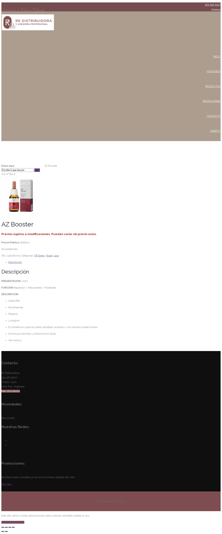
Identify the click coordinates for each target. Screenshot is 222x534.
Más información (10, 391)
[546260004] (20, 214)
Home (18, 165)
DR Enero (27, 165)
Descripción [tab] (15, 262)
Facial (36, 165)
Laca (41, 165)
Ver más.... (7, 484)
